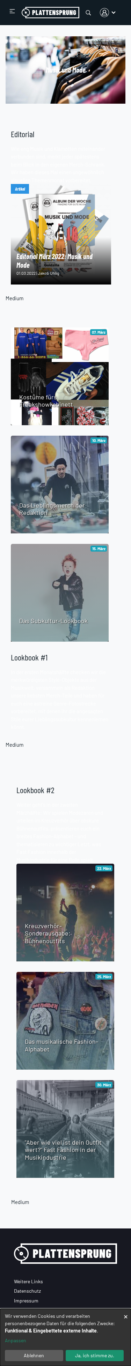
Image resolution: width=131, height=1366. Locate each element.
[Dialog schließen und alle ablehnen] (126, 1313)
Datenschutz (27, 1291)
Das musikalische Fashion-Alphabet (61, 1045)
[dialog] (65, 1337)
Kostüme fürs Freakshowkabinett (46, 400)
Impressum (26, 1301)
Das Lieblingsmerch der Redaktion (52, 509)
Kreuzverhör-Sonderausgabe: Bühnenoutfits (48, 933)
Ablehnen (34, 1355)
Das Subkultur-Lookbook (53, 621)
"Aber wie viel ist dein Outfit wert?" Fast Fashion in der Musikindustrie (63, 1149)
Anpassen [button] (15, 1340)
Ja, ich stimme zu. (94, 1355)
